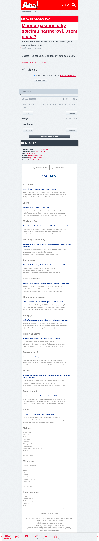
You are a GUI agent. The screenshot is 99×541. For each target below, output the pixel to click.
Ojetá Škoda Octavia (29, 453)
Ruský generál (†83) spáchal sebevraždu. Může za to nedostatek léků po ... (45, 197)
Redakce (50, 514)
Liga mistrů (45, 207)
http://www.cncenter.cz (36, 158)
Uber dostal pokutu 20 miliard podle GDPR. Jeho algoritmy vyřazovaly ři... (44, 305)
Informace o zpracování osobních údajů (39, 527)
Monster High (27, 467)
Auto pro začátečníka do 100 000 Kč (33, 448)
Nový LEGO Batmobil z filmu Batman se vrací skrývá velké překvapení (44, 403)
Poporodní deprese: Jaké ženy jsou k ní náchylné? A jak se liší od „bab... (44, 380)
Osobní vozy (27, 437)
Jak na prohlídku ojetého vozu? (32, 444)
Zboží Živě (26, 434)
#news (43, 357)
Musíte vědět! (36, 539)
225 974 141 (30, 153)
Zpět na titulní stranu (49, 137)
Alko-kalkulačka (28, 265)
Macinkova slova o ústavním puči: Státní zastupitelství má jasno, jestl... (43, 233)
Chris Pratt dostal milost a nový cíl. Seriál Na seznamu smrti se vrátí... (43, 291)
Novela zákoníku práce (44, 302)
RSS (56, 514)
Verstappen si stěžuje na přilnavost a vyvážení (36, 270)
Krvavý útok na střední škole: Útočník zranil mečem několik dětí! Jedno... (44, 192)
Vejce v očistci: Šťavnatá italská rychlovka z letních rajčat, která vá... (43, 328)
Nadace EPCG (58, 302)
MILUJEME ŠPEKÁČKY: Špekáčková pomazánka (37, 252)
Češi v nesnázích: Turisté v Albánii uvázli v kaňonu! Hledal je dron (42, 231)
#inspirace (27, 357)
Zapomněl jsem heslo (30, 62)
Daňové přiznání (28, 302)
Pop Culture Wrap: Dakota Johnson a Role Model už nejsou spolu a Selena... (45, 364)
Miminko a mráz (53, 244)
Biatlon (37, 207)
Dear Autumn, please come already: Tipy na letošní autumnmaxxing (42, 360)
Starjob (25, 496)
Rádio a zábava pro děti (30, 501)
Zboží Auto (26, 450)
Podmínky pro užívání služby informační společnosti (49, 525)
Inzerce (43, 514)
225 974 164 (41, 151)
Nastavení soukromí (64, 527)
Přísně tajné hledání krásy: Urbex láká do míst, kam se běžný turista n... (44, 346)
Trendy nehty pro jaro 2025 (43, 226)
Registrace (43, 62)
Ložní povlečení (27, 484)
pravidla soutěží (35, 160)
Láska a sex (46, 539)
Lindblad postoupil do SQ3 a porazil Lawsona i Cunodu (39, 268)
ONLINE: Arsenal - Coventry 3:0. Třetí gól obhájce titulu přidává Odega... (44, 210)
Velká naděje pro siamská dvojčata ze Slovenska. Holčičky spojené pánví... (45, 249)
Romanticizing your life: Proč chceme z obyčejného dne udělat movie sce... (45, 362)
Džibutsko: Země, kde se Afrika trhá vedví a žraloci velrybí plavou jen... (44, 344)
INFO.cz (53, 189)
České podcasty (28, 498)
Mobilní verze (59, 168)
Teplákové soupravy (29, 479)
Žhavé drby (17, 539)
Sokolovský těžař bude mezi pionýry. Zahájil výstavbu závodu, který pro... (44, 307)
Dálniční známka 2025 (57, 265)
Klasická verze (41, 168)
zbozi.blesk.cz (27, 441)
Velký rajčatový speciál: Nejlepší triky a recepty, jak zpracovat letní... (43, 323)
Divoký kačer (39, 338)
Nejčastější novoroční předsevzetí (35, 244)
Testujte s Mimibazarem (30, 465)
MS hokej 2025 (28, 207)
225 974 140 (43, 149)
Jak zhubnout (27, 226)
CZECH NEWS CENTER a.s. (49, 518)
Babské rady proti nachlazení (52, 375)
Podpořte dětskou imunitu (32, 375)
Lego (24, 472)
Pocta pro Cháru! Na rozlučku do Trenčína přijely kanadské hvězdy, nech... (45, 215)
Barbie (25, 470)
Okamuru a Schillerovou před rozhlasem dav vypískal (38, 422)
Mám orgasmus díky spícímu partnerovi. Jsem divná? (49, 31)
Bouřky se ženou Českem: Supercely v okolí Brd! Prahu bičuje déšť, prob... (45, 194)
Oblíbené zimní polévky (31, 320)
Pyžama (25, 474)
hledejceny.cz (27, 432)
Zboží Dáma (26, 439)
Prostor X (26, 414)
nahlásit (28, 113)
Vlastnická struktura (33, 528)
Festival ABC (52, 396)
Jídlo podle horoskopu (60, 320)
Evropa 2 (25, 505)
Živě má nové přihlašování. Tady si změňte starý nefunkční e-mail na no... (44, 401)
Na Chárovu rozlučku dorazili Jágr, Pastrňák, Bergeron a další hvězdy (43, 420)
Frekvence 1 (26, 503)
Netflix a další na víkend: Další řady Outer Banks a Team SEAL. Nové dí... (44, 289)
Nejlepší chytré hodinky (31, 283)
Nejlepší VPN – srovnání (62, 283)
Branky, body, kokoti (38, 414)
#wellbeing (35, 357)
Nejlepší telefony (47, 283)
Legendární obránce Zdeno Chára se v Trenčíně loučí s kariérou (42, 417)
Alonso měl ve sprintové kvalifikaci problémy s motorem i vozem (41, 272)
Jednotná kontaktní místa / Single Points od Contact (55, 528)
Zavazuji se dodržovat (56, 75)
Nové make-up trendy (61, 226)
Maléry (27, 539)
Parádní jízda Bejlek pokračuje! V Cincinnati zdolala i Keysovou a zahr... (44, 213)
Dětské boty (26, 481)
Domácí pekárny (46, 320)
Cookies (54, 527)
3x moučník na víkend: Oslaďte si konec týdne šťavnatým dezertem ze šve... (45, 325)
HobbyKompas (27, 446)
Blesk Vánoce (28, 189)
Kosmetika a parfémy (29, 477)
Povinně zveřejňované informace (49, 530)
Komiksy (43, 396)
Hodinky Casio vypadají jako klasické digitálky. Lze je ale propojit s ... (43, 286)
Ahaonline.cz (26, 11)
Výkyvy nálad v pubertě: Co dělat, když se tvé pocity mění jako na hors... (44, 399)
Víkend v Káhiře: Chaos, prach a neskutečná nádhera (38, 341)
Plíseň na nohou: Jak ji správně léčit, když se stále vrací (39, 383)
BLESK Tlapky (28, 338)
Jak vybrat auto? (28, 455)
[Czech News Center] (53, 175)
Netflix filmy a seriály (52, 338)
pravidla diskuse (68, 75)
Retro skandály (55, 539)
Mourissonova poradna (31, 396)
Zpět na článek (31, 48)
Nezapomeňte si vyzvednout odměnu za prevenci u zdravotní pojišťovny (44, 385)
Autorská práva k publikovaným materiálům (49, 523)
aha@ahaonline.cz (34, 156)
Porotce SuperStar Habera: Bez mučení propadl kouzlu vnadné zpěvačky (44, 229)
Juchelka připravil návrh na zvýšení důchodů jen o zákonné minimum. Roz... (45, 309)
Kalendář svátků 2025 (42, 189)
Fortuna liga (50, 414)
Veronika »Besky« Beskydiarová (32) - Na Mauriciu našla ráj (40, 254)
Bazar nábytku (27, 486)
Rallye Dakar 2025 (42, 265)
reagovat (71, 113)
